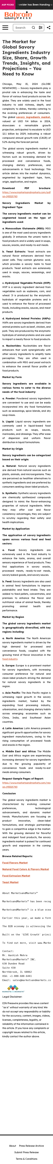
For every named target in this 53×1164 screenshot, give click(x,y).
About (12, 1145)
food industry (9, 659)
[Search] (33, 27)
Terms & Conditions (26, 1158)
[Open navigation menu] (5, 27)
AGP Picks (8, 4)
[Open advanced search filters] (40, 27)
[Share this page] (49, 27)
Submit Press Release (26, 1152)
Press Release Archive (31, 1145)
